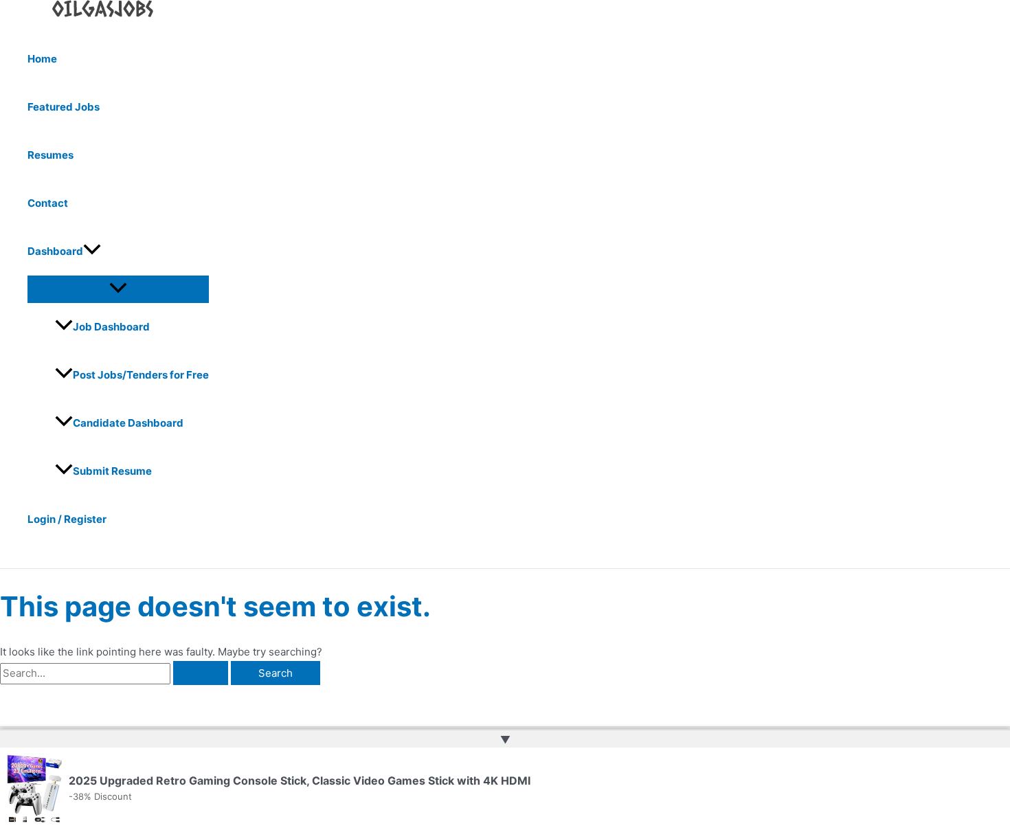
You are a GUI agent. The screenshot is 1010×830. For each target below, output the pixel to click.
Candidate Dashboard (128, 422)
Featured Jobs (63, 106)
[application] (92, 251)
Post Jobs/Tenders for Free (141, 374)
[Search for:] (115, 673)
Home (42, 58)
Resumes (50, 154)
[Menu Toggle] (118, 289)
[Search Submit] (200, 673)
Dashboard (55, 251)
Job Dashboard (111, 326)
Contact (47, 203)
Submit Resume (112, 471)
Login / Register (66, 519)
